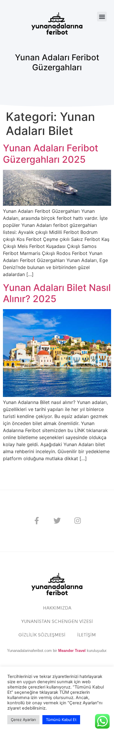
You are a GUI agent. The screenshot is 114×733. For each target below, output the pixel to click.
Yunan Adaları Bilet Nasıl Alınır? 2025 (57, 293)
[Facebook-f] (36, 520)
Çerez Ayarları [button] (23, 719)
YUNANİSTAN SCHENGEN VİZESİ (57, 621)
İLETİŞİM (86, 635)
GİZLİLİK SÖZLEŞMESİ (41, 635)
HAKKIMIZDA (57, 608)
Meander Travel (72, 650)
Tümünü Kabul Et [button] (61, 719)
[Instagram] (77, 520)
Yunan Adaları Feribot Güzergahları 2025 (50, 153)
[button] (102, 16)
